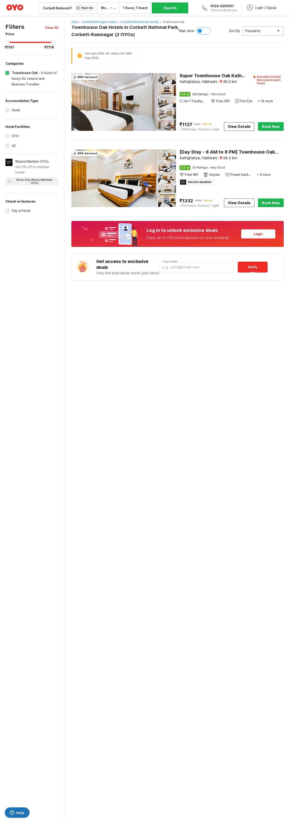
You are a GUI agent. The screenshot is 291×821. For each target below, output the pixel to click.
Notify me (252, 269)
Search (170, 8)
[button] (51, 27)
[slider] (7, 42)
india (74, 22)
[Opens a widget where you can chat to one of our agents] (17, 813)
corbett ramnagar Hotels (99, 22)
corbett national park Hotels (139, 22)
